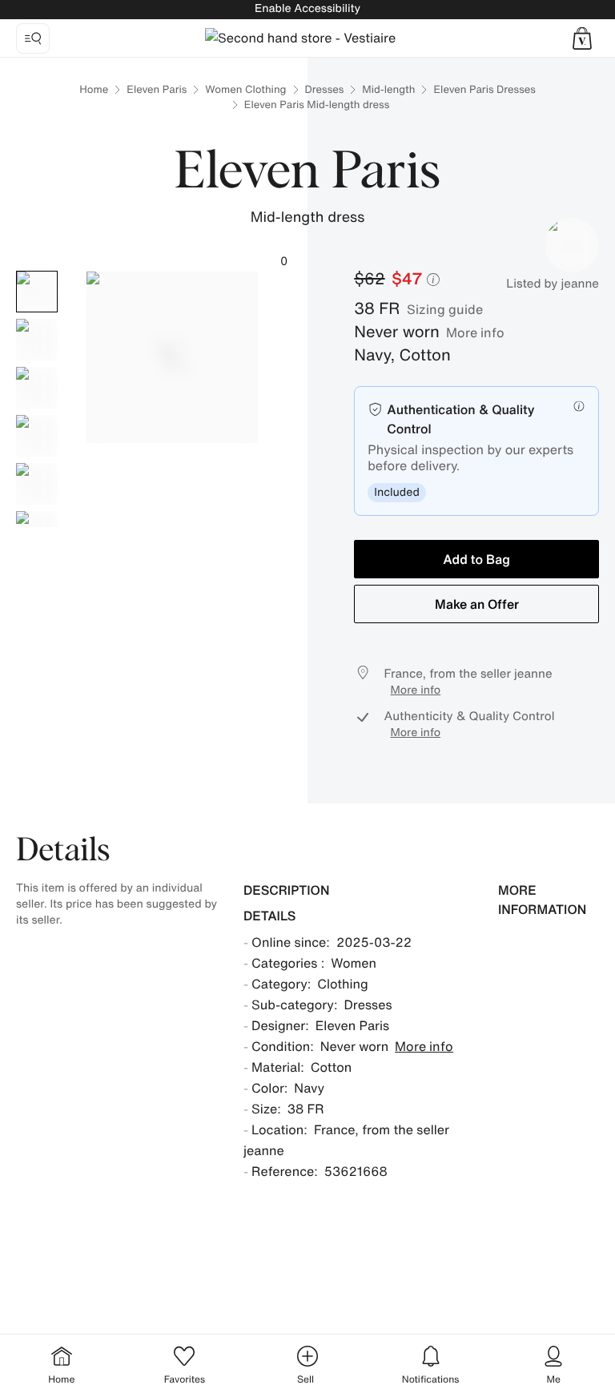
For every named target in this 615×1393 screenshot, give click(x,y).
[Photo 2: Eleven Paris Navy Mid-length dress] (37, 339)
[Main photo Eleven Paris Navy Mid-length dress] (37, 291)
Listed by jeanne (552, 284)
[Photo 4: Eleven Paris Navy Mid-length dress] (37, 436)
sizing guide (445, 309)
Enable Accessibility (307, 8)
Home (93, 89)
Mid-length (388, 89)
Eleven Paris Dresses (484, 89)
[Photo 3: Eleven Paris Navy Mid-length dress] (37, 388)
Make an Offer (477, 604)
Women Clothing (245, 89)
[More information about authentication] (579, 406)
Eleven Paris (157, 89)
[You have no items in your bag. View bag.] (582, 38)
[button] (582, 38)
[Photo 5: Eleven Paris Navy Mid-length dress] (37, 484)
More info (475, 332)
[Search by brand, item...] (33, 38)
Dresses (324, 89)
